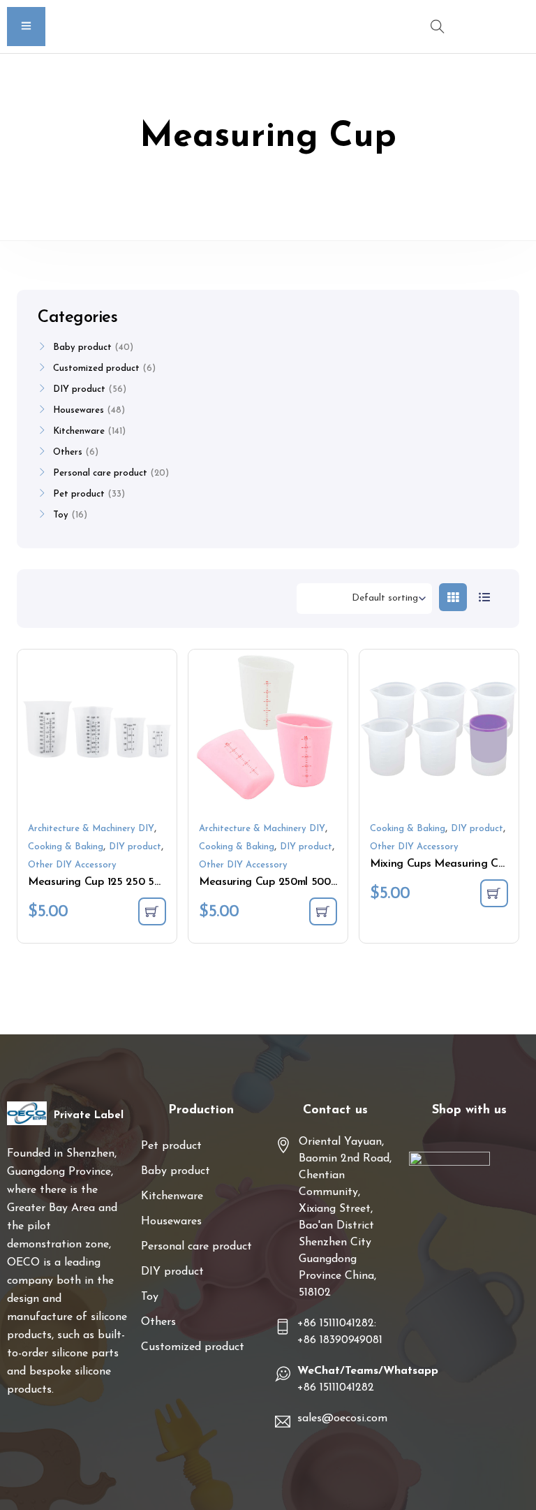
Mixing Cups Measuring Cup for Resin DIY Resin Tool (439, 864)
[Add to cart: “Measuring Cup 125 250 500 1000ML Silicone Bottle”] (152, 911)
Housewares (78, 410)
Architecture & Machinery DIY (91, 828)
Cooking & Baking (65, 846)
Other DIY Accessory (72, 865)
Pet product (79, 494)
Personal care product (100, 473)
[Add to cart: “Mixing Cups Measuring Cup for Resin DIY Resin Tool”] (494, 893)
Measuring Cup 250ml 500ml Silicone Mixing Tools (268, 882)
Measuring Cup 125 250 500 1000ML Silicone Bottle (97, 882)
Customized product (96, 368)
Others (67, 452)
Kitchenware (79, 431)
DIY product (135, 846)
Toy (60, 515)
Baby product (82, 347)
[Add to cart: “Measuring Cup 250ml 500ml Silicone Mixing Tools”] (323, 911)
